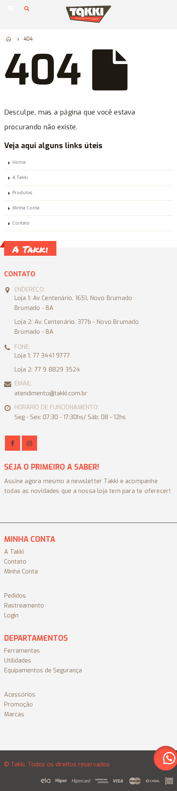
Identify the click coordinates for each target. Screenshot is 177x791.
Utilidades (17, 661)
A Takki (20, 177)
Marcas (14, 714)
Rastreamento (24, 606)
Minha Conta (26, 208)
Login (11, 615)
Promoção (18, 704)
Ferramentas (22, 651)
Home (19, 162)
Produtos (22, 193)
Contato (21, 223)
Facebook (12, 443)
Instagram (29, 443)
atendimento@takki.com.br (50, 393)
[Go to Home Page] (9, 39)
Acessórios (19, 695)
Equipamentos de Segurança (43, 670)
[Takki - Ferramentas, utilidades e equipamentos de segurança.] (88, 14)
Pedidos (15, 596)
